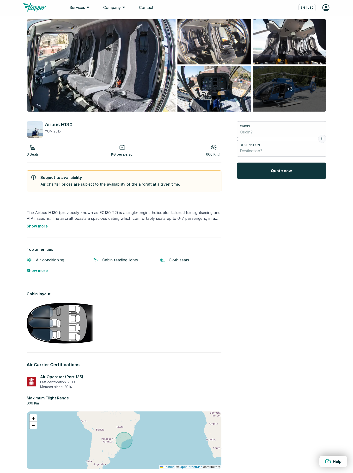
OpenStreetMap (191, 467)
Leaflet (168, 467)
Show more (37, 226)
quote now (281, 170)
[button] (33, 418)
